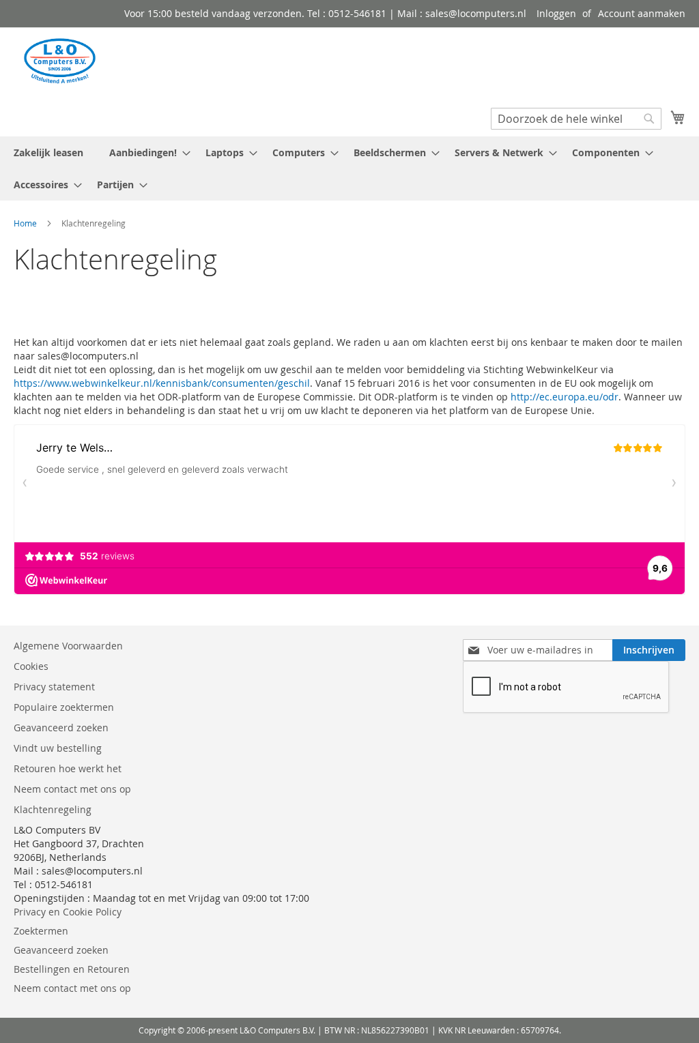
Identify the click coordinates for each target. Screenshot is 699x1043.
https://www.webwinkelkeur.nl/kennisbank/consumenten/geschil (162, 383)
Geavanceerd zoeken (61, 727)
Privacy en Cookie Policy (68, 911)
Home (26, 223)
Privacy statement (54, 686)
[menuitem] (145, 152)
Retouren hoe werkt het (68, 768)
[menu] (349, 168)
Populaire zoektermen (64, 707)
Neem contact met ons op (72, 788)
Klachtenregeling (52, 809)
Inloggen (556, 13)
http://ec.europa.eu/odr (564, 396)
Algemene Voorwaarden (70, 645)
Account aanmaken (641, 13)
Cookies (31, 666)
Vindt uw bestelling (58, 747)
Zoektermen (41, 930)
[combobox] (576, 119)
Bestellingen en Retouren (72, 969)
